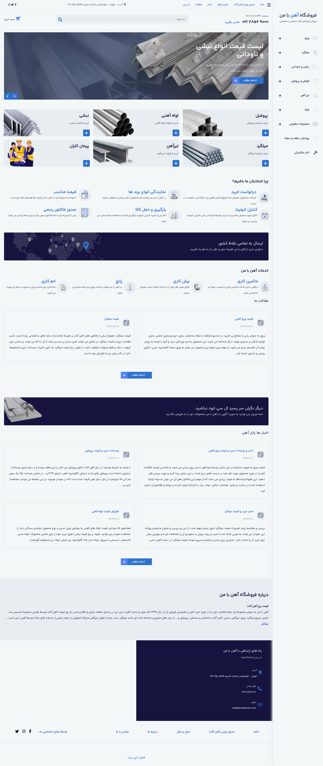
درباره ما (153, 731)
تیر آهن (305, 95)
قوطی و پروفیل (300, 81)
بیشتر (264, 623)
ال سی (186, 5)
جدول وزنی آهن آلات (244, 5)
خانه (262, 5)
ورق (307, 38)
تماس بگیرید (232, 22)
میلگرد (305, 52)
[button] (7, 96)
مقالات (198, 5)
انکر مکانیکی (301, 153)
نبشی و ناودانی (300, 67)
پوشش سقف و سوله (296, 138)
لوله (307, 110)
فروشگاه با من (298, 16)
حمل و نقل (222, 5)
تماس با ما (122, 731)
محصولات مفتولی (299, 124)
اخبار (209, 5)
